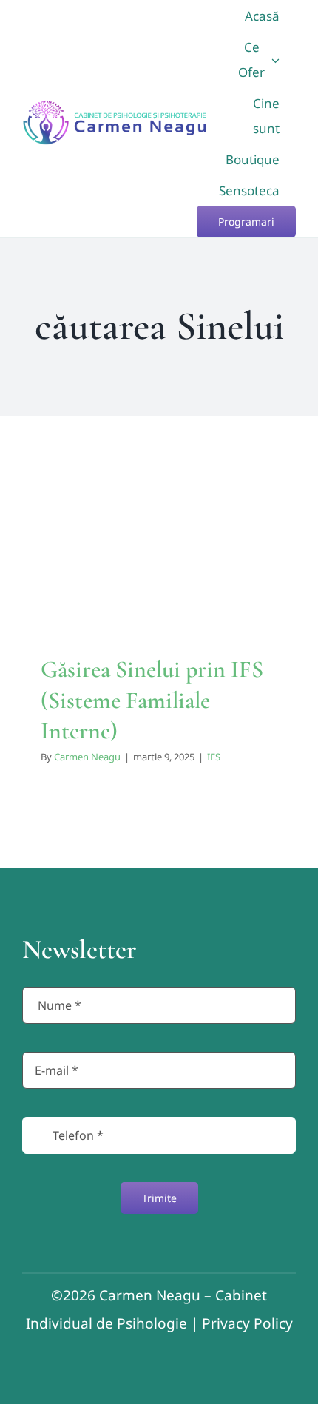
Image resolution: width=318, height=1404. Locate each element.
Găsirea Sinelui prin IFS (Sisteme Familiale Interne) (152, 700)
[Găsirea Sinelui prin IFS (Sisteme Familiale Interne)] (159, 542)
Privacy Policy (247, 1323)
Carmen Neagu (87, 756)
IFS (159, 575)
